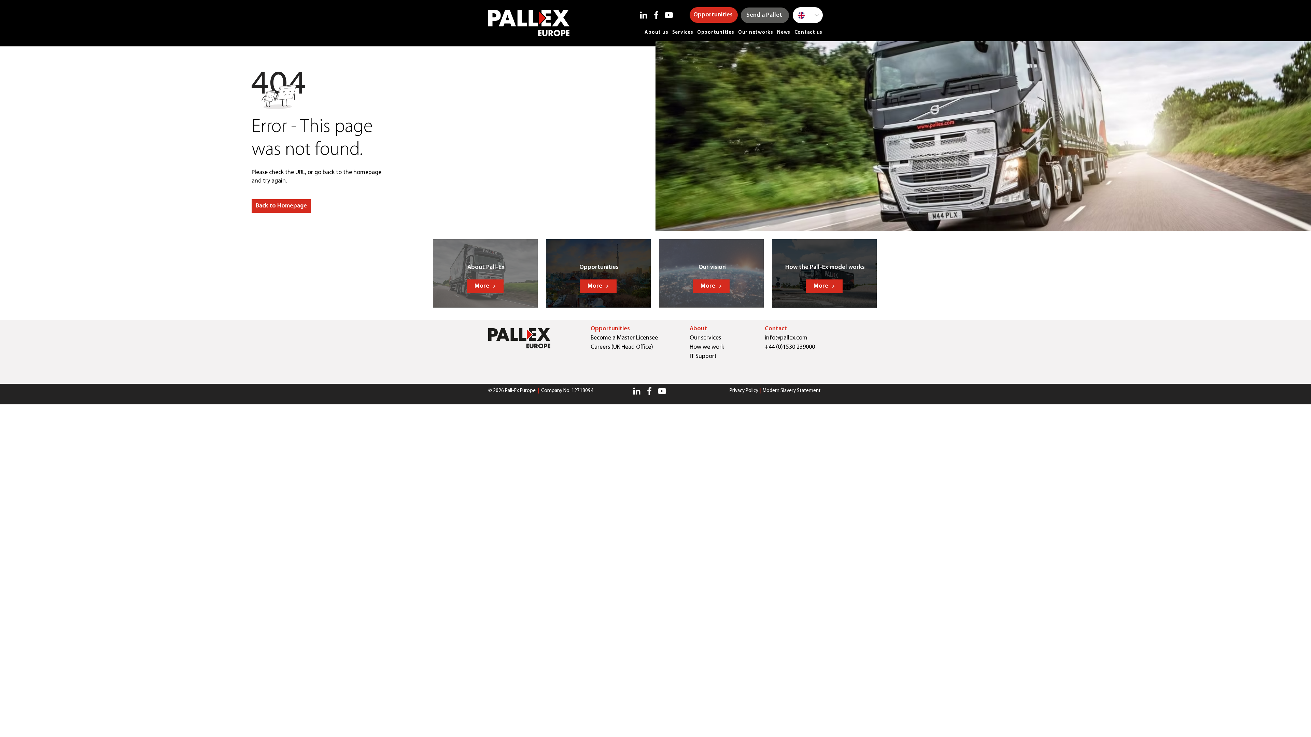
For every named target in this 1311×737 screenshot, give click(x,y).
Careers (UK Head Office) (622, 347)
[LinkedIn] (643, 15)
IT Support (703, 356)
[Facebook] (656, 15)
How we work (707, 347)
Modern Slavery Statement (792, 390)
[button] (281, 206)
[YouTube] (669, 15)
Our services (705, 338)
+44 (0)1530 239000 (790, 347)
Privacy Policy (744, 390)
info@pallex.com (786, 338)
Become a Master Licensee (624, 338)
